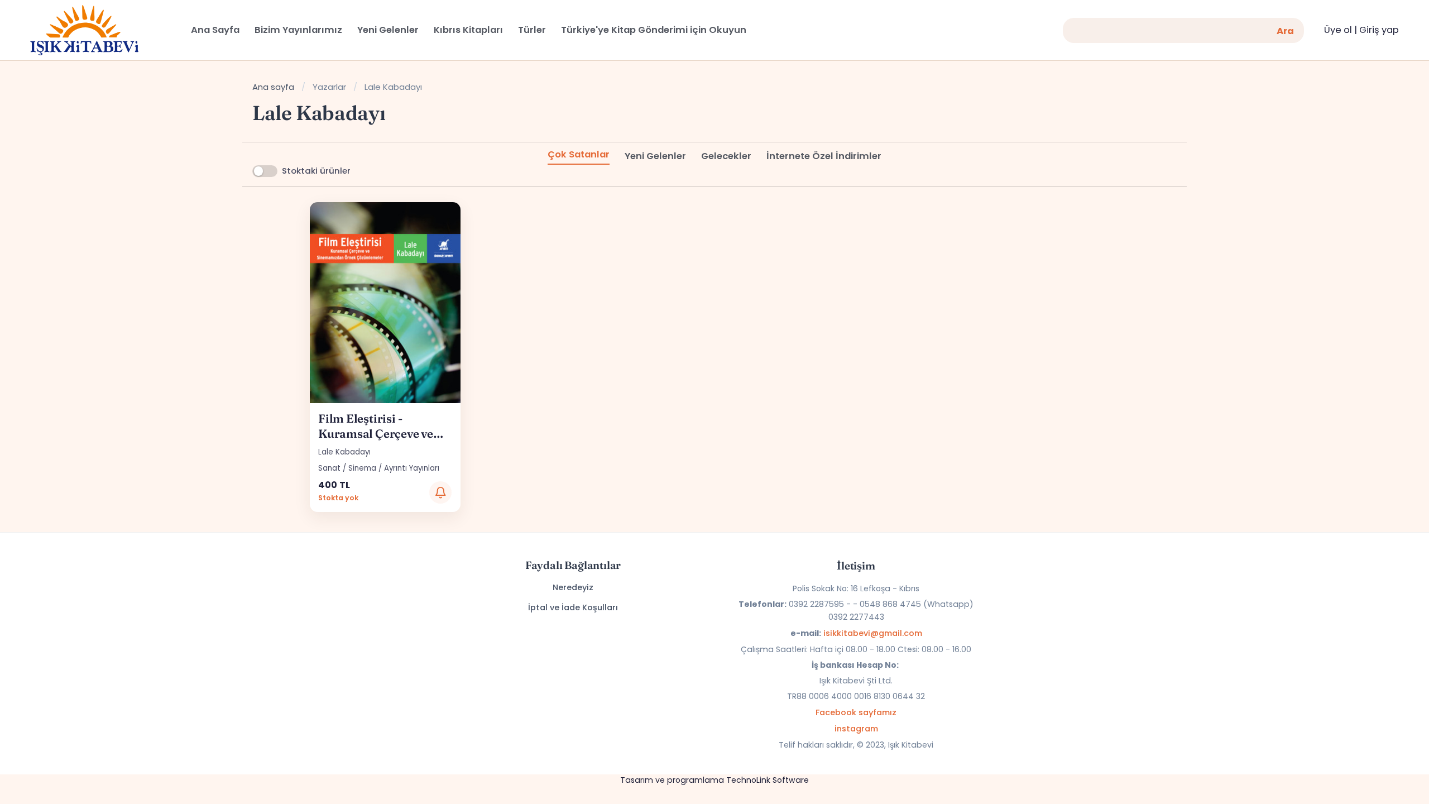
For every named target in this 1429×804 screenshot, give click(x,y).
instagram (856, 728)
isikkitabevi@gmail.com (872, 633)
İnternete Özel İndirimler (823, 156)
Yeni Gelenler (655, 156)
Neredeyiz (573, 587)
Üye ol (1338, 29)
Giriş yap (1379, 29)
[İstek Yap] (440, 492)
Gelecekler (726, 156)
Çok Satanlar (579, 154)
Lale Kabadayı (344, 452)
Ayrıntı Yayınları (411, 468)
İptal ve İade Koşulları (573, 607)
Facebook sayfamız (856, 712)
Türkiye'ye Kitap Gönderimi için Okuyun (653, 29)
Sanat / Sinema (347, 468)
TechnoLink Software (767, 780)
